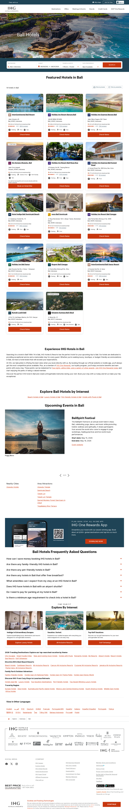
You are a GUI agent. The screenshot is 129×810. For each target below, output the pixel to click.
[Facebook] (6, 764)
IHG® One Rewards (117, 9)
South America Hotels (94, 689)
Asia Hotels (22, 689)
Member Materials (71, 777)
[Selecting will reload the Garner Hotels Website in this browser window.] (59, 744)
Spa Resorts (10, 658)
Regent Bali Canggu (60, 264)
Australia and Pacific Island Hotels (41, 689)
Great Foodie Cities (24, 656)
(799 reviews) (103, 126)
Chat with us (13, 2)
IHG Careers (39, 763)
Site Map (99, 778)
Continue (111, 804)
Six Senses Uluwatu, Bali (22, 163)
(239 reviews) (103, 276)
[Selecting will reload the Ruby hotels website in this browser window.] (99, 736)
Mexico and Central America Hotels (70, 689)
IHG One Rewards (63, 365)
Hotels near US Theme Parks (61, 675)
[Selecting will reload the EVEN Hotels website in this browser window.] (25, 744)
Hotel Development (42, 771)
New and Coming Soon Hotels (45, 656)
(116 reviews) (102, 226)
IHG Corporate (70, 779)
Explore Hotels (40, 766)
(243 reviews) (23, 276)
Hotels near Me (11, 682)
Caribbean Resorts (24, 665)
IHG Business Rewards (73, 763)
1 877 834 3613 (28, 787)
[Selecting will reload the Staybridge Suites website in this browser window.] (92, 744)
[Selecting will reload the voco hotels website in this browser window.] (90, 736)
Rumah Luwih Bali (19, 313)
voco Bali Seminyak (59, 214)
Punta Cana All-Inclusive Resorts (18, 668)
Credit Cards (102, 9)
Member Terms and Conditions (106, 763)
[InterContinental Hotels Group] (12, 9)
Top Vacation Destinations (41, 682)
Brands (91, 9)
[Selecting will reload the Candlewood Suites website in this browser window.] (116, 744)
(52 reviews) (102, 175)
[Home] (8, 718)
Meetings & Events (79, 9)
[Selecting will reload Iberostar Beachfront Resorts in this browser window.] (13, 744)
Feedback (99, 781)
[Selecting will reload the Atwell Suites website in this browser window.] (79, 744)
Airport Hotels (104, 656)
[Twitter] (11, 764)
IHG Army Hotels (71, 765)
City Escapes (10, 656)
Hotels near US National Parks (36, 675)
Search (112, 65)
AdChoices (99, 765)
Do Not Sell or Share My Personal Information (106, 775)
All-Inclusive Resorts (41, 665)
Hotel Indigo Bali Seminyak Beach (25, 214)
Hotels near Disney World (84, 675)
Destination (11, 63)
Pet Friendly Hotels (60, 682)
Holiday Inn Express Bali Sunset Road (104, 164)
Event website (77, 445)
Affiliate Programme (42, 777)
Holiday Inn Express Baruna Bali (104, 115)
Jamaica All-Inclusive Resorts (110, 665)
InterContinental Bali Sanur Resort (105, 264)
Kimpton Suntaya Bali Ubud (63, 313)
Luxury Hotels (24, 682)
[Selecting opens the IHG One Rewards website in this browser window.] (110, 750)
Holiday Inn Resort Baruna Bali (64, 115)
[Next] (67, 475)
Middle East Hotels (111, 689)
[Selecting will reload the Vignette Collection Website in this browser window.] (55, 736)
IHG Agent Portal (41, 774)
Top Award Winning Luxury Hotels (83, 682)
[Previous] (61, 475)
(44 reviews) (62, 227)
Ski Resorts (92, 656)
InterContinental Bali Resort (23, 115)
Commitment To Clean (73, 774)
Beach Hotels (10, 665)
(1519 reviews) (63, 126)
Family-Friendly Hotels (14, 675)
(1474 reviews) (63, 174)
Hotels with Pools (66, 656)
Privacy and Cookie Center (104, 771)
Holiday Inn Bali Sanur (21, 264)
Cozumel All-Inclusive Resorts (86, 665)
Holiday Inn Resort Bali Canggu (103, 214)
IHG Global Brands (41, 769)
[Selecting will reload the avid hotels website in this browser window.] (68, 744)
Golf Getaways (21, 658)
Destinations (56, 9)
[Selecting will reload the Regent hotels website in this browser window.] (22, 736)
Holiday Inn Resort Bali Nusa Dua (65, 163)
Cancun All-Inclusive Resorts (62, 665)
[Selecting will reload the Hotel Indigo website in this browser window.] (79, 736)
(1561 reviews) (23, 226)
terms (92, 805)
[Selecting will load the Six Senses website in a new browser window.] (12, 736)
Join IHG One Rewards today (106, 368)
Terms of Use (100, 769)
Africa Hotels (10, 691)
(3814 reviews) (24, 126)
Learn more (101, 791)
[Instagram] (16, 764)
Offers (66, 9)
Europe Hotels (10, 689)
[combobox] (22, 67)
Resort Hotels (116, 656)
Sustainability (70, 771)
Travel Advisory (71, 768)
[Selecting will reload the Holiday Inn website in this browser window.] (48, 744)
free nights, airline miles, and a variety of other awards (73, 368)
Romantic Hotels (80, 656)
